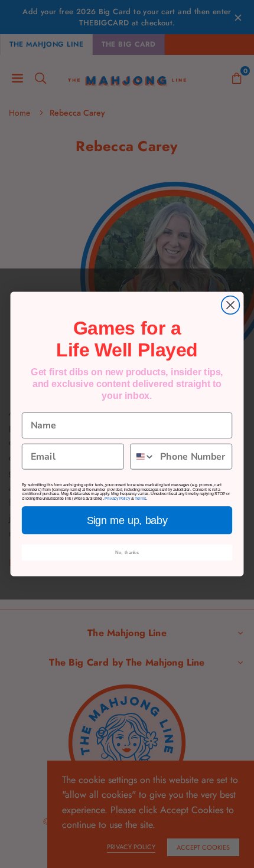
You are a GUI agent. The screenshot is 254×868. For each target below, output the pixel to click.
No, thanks (127, 552)
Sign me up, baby (127, 520)
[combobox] (143, 456)
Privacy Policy (117, 498)
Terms (140, 498)
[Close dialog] (231, 305)
